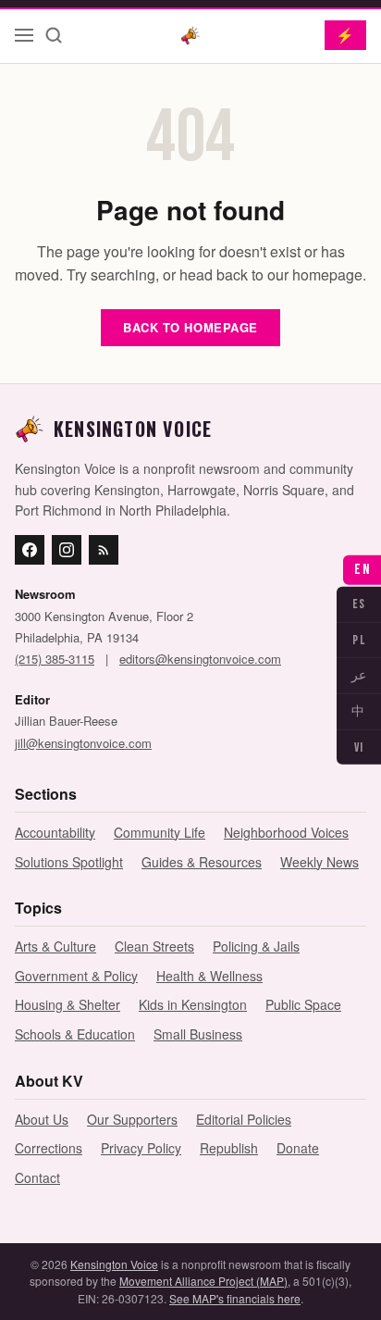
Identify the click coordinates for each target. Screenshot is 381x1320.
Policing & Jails (256, 946)
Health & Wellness (209, 975)
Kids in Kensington (193, 1004)
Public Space (303, 1004)
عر (358, 675)
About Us (41, 1119)
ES (359, 604)
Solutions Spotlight (69, 862)
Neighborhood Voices (286, 832)
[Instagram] (66, 550)
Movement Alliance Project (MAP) (203, 1281)
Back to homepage (190, 327)
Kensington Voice (114, 1264)
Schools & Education (75, 1034)
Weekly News (319, 862)
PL (358, 639)
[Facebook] (29, 550)
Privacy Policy (141, 1148)
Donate (298, 1148)
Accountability (55, 832)
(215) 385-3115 (54, 658)
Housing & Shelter (67, 1004)
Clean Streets (154, 946)
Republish (229, 1148)
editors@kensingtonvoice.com (200, 658)
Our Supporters (132, 1119)
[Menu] (24, 35)
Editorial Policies (243, 1119)
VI (359, 747)
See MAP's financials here (235, 1298)
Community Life (159, 832)
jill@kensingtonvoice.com (83, 743)
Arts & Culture (55, 946)
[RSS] (103, 550)
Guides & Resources (201, 862)
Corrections (48, 1148)
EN (362, 570)
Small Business (198, 1034)
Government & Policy (76, 975)
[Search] (53, 35)
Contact (37, 1177)
